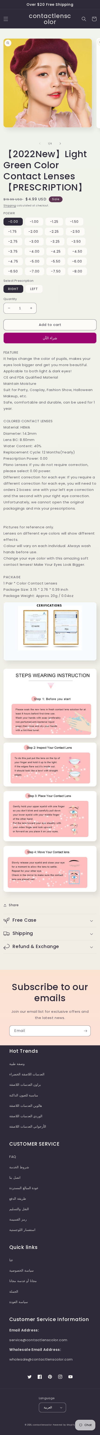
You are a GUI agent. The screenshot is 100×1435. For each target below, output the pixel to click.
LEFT (34, 289)
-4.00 (34, 251)
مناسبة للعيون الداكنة (23, 1095)
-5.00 (35, 261)
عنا (11, 1260)
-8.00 (77, 271)
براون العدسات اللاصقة (25, 1084)
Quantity (10, 299)
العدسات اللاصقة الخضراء (26, 1074)
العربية (48, 1407)
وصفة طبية (17, 1064)
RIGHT (13, 289)
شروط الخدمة (19, 1167)
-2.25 (54, 231)
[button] (6, 19)
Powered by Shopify (64, 1424)
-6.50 (13, 271)
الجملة (13, 1291)
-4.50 (77, 251)
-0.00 (13, 221)
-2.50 (75, 231)
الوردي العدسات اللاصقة (25, 1116)
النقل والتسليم (19, 1209)
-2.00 (33, 231)
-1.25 (54, 221)
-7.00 (35, 271)
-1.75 (12, 231)
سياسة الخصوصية (21, 1270)
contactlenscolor (42, 1424)
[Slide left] (40, 143)
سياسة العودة (18, 1302)
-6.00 (77, 261)
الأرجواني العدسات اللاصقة (27, 1126)
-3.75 (13, 251)
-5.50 (55, 261)
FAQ (12, 1156)
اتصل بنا (14, 1177)
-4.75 (13, 261)
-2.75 (13, 241)
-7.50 (56, 271)
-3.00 (34, 241)
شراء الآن (50, 338)
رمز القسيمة (18, 1219)
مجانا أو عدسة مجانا (23, 1281)
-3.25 (55, 241)
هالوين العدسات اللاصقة (25, 1105)
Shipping (9, 205)
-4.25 (56, 251)
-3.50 (76, 241)
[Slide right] (60, 143)
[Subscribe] (85, 1030)
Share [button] (14, 905)
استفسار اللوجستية (22, 1229)
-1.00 (34, 221)
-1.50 (74, 221)
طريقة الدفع (17, 1198)
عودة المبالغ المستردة (23, 1188)
